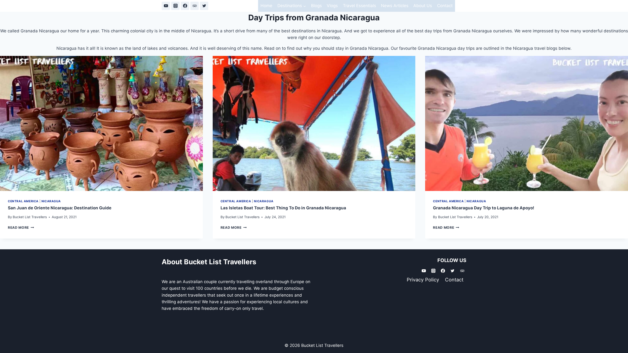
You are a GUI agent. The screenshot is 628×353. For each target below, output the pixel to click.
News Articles (394, 5)
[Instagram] (175, 6)
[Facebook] (185, 6)
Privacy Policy (423, 280)
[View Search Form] (462, 5)
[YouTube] (166, 6)
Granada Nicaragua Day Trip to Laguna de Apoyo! (483, 207)
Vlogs (332, 5)
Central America (23, 201)
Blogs (316, 5)
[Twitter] (204, 6)
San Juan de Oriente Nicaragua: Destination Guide (59, 207)
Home (266, 5)
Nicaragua (51, 201)
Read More (21, 227)
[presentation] (101, 123)
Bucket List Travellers (30, 217)
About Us (422, 5)
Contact (445, 5)
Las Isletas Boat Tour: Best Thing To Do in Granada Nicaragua (283, 207)
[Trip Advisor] (194, 6)
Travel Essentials (359, 5)
